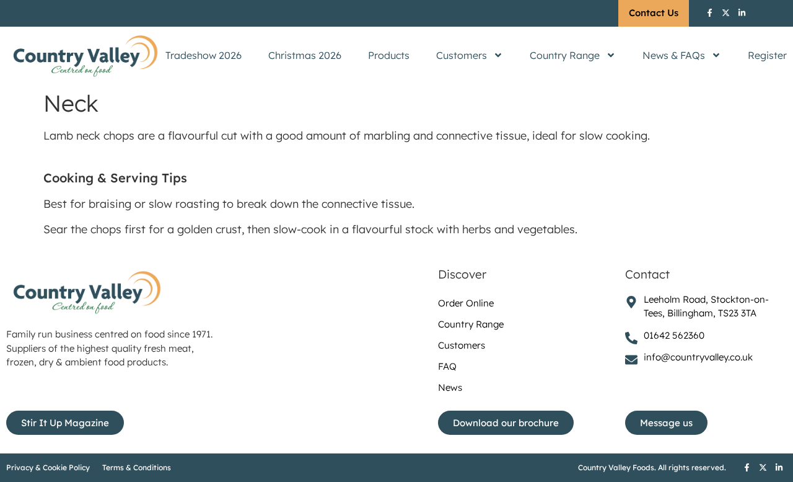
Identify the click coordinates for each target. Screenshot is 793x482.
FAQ (447, 366)
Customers (461, 55)
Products (389, 55)
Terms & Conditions (136, 467)
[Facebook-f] (709, 12)
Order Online (466, 303)
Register (767, 55)
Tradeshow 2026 (203, 55)
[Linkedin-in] (742, 12)
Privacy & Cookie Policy (48, 467)
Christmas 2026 (304, 55)
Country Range (565, 55)
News (450, 387)
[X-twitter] (725, 12)
